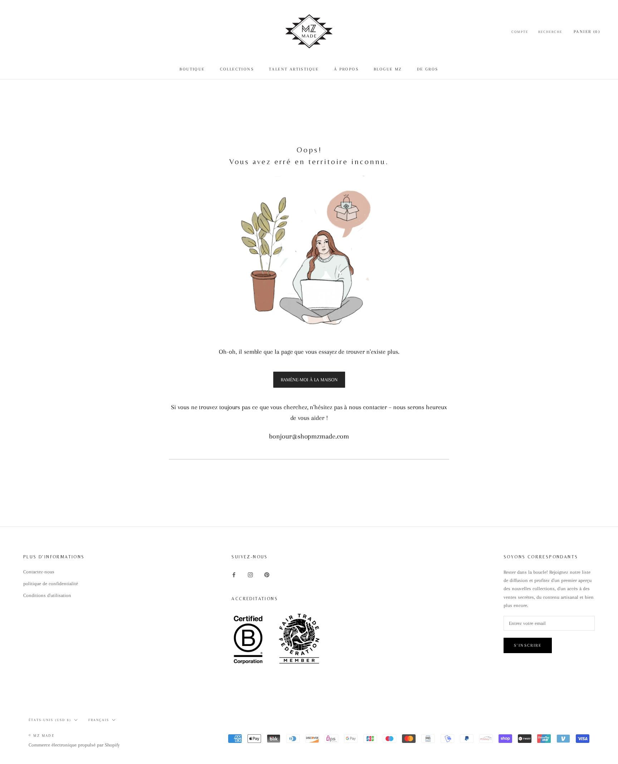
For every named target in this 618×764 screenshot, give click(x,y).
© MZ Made (42, 735)
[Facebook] (233, 574)
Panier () (587, 31)
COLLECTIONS (237, 69)
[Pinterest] (266, 574)
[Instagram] (250, 574)
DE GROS (427, 69)
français (98, 720)
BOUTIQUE (192, 69)
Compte (519, 32)
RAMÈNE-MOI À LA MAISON (309, 379)
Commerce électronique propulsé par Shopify (74, 745)
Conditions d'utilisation (47, 595)
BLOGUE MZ (388, 69)
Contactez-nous (38, 571)
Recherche (550, 32)
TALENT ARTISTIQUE (294, 69)
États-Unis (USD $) (50, 720)
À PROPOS (346, 69)
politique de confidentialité (50, 583)
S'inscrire (527, 645)
